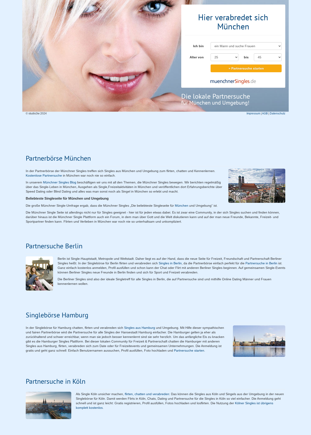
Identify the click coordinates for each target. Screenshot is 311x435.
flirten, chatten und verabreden (147, 394)
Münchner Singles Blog (59, 182)
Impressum (253, 113)
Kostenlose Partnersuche (44, 175)
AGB (265, 113)
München (181, 205)
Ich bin (198, 46)
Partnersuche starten (189, 350)
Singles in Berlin (170, 263)
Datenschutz (277, 113)
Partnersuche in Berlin (261, 263)
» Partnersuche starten (246, 68)
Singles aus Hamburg (139, 327)
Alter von (197, 57)
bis (246, 57)
